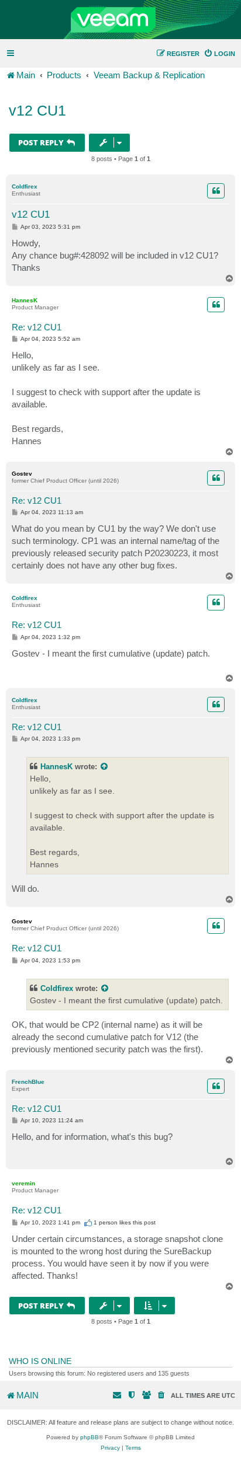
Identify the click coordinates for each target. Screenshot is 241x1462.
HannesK (24, 300)
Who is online (40, 1361)
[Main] (120, 20)
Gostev (22, 473)
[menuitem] (219, 54)
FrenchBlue (28, 1082)
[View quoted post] (104, 766)
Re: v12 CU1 (36, 327)
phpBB (89, 1437)
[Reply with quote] (216, 190)
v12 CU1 (37, 110)
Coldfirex (24, 186)
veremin (23, 1183)
